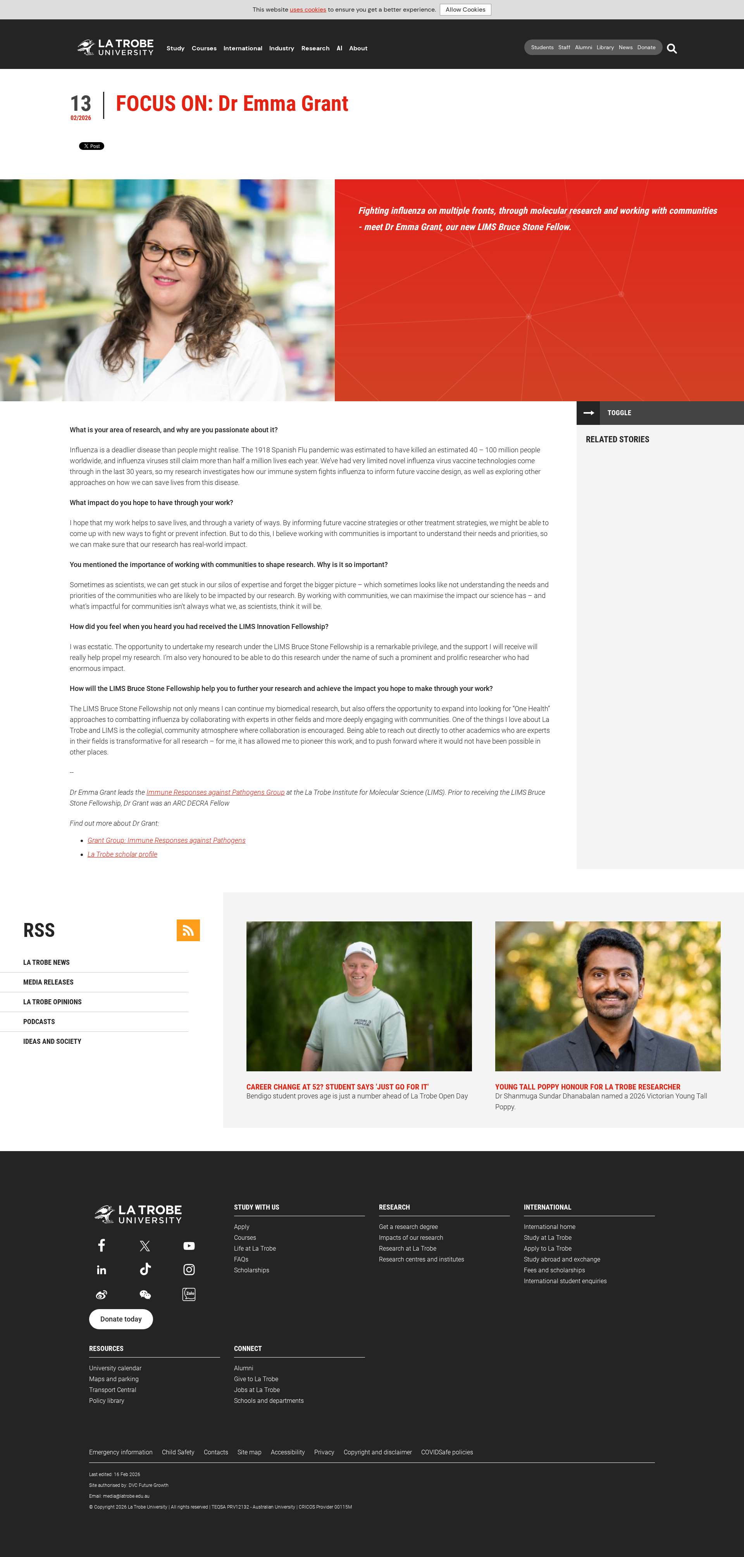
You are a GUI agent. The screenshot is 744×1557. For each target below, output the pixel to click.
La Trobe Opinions (52, 1002)
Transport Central (112, 1390)
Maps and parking (114, 1379)
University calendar (115, 1368)
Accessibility (288, 1452)
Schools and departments (269, 1400)
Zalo (189, 1294)
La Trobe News (46, 962)
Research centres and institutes (421, 1259)
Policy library (106, 1400)
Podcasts (39, 1021)
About (358, 48)
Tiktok (145, 1269)
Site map (250, 1452)
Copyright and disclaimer (378, 1452)
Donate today (121, 1319)
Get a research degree (408, 1226)
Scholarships (251, 1270)
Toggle (619, 413)
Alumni (583, 47)
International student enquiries (565, 1281)
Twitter (145, 1244)
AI (339, 48)
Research (315, 48)
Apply (242, 1226)
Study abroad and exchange (562, 1259)
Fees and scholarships (554, 1270)
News (626, 47)
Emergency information (121, 1452)
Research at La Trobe (407, 1248)
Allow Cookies (466, 9)
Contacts (216, 1452)
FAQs (241, 1259)
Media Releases (48, 982)
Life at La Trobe (255, 1248)
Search (672, 49)
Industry (281, 48)
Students (542, 47)
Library (605, 47)
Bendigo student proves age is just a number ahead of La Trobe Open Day (357, 1091)
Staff (564, 47)
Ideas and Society (52, 1041)
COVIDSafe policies (447, 1452)
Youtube (189, 1244)
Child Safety (178, 1452)
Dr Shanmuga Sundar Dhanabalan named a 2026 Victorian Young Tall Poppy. (601, 1096)
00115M (343, 1507)
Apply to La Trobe (548, 1248)
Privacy (324, 1452)
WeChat (145, 1294)
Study (176, 48)
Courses (204, 48)
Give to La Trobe (256, 1379)
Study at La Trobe (548, 1237)
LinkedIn (101, 1269)
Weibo (101, 1294)
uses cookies (308, 9)
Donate (646, 47)
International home (549, 1226)
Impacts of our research (411, 1237)
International (243, 48)
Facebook (101, 1244)
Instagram (189, 1269)
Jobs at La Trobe (257, 1390)
